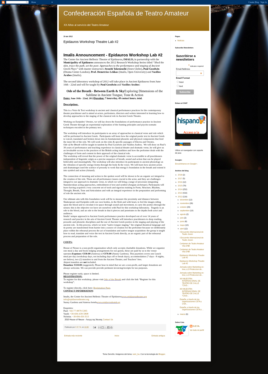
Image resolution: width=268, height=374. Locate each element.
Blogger (162, 354)
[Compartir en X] (105, 327)
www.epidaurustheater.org (134, 296)
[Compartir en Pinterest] (111, 327)
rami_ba (136, 354)
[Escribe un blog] (102, 327)
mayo (182, 225)
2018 (180, 175)
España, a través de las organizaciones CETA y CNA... (191, 301)
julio (182, 218)
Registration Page (101, 288)
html (181, 82)
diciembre (184, 200)
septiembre (185, 211)
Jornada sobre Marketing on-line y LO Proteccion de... (192, 268)
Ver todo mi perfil (197, 330)
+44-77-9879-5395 (78, 311)
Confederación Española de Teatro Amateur (126, 13)
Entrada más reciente (73, 336)
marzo (183, 314)
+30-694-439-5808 (79, 314)
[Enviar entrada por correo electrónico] (94, 327)
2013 (180, 193)
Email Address (189, 69)
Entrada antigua (158, 336)
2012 (180, 197)
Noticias (180, 40)
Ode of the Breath (112, 279)
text (181, 86)
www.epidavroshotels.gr (108, 302)
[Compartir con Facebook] (108, 327)
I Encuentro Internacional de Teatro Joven (191, 233)
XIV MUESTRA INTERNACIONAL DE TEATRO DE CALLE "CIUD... (190, 282)
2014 (180, 189)
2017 (180, 178)
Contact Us (108, 319)
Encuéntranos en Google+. (186, 164)
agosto (183, 214)
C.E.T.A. (196, 326)
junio (182, 221)
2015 (180, 186)
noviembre (185, 203)
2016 (180, 182)
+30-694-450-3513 (80, 316)
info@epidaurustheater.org (76, 299)
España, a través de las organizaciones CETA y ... (191, 308)
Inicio (117, 336)
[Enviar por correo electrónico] (99, 327)
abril (182, 229)
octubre (183, 207)
